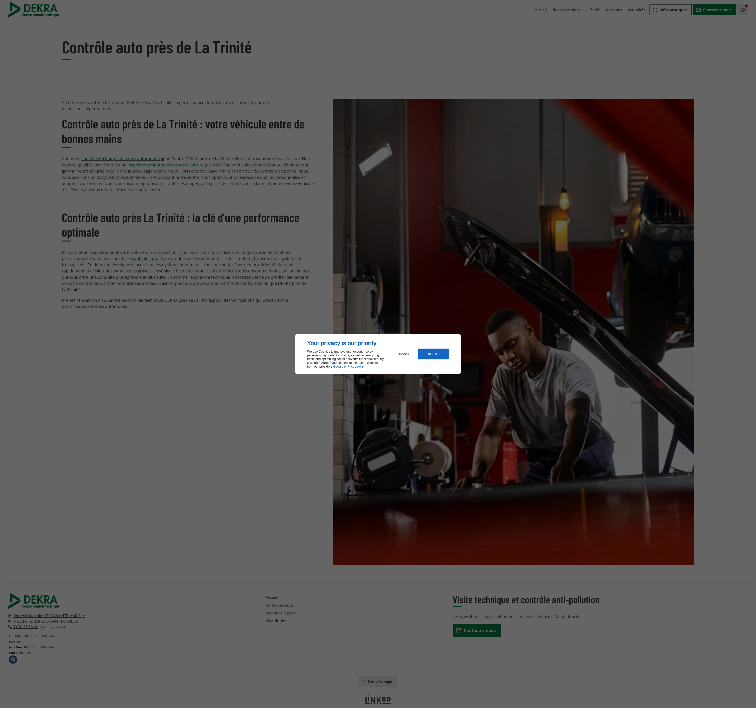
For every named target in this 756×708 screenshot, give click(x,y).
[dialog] (378, 354)
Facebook (354, 366)
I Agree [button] (433, 354)
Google (338, 366)
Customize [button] (403, 354)
